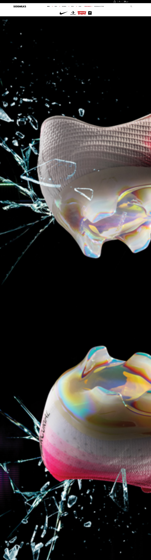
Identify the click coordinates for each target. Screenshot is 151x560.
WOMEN (64, 6)
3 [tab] (148, 295)
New (48, 6)
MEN (56, 6)
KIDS (72, 6)
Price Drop (87, 6)
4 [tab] (148, 297)
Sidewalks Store (99, 6)
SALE (80, 6)
